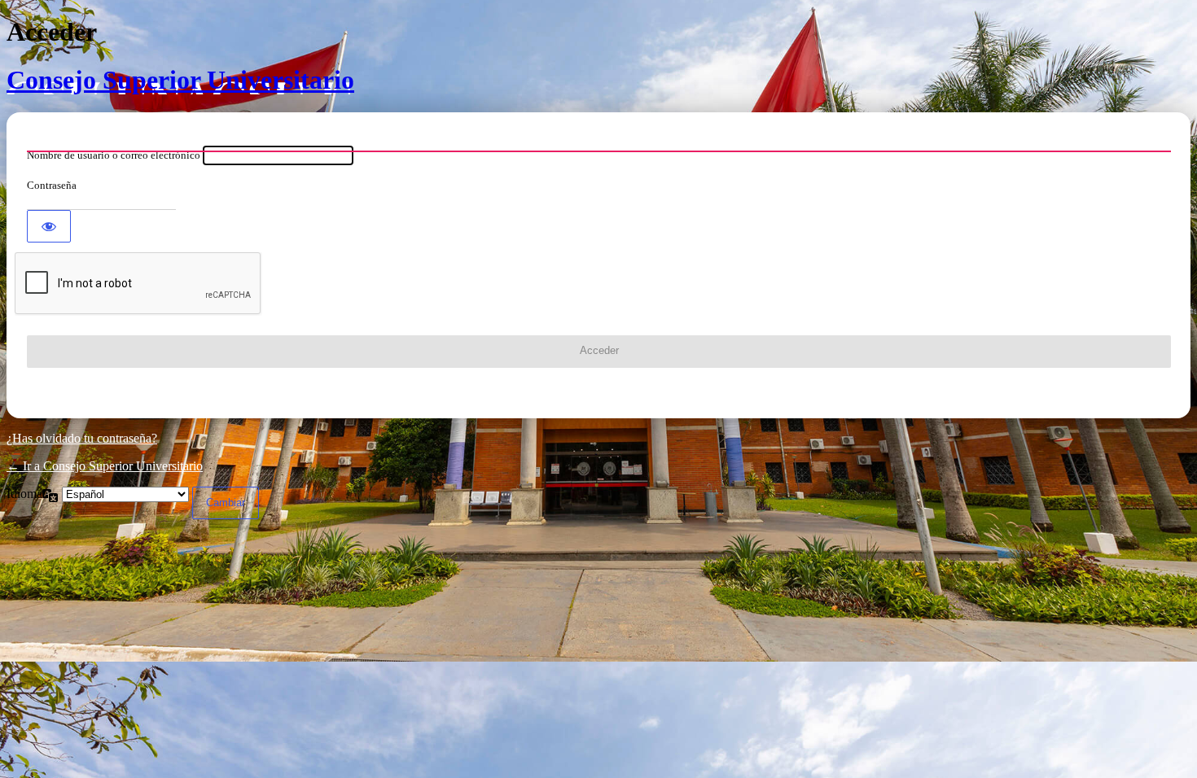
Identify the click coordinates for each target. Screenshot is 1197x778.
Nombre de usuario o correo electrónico (113, 155)
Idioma (24, 493)
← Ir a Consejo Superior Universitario (105, 466)
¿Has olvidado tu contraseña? (82, 438)
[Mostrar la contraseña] (49, 226)
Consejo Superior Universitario (180, 79)
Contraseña (52, 185)
